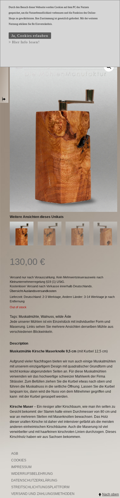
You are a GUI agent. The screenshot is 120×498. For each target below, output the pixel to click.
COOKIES (18, 460)
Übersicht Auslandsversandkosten (33, 291)
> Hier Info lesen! (24, 42)
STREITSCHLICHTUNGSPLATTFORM (40, 487)
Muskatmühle (29, 317)
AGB (14, 454)
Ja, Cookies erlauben (29, 36)
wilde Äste (63, 317)
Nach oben (110, 494)
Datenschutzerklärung (34, 480)
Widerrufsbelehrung (32, 474)
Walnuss (47, 317)
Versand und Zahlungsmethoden (43, 494)
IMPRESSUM (21, 467)
